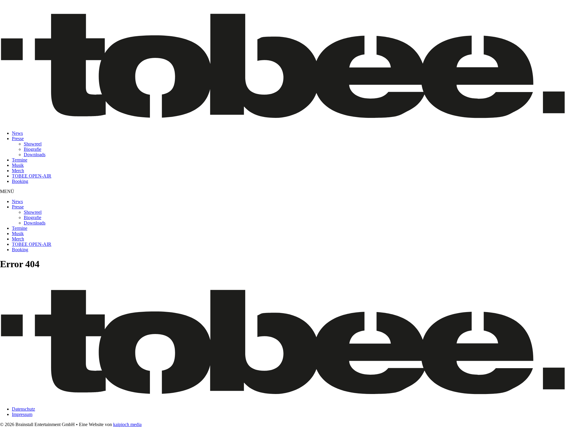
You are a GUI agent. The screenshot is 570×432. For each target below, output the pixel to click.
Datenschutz (23, 409)
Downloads (34, 154)
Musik (18, 165)
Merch (18, 170)
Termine (19, 159)
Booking (20, 181)
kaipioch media (127, 424)
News (17, 133)
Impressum (22, 414)
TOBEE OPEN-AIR (31, 175)
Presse (18, 138)
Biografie (32, 149)
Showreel (33, 143)
